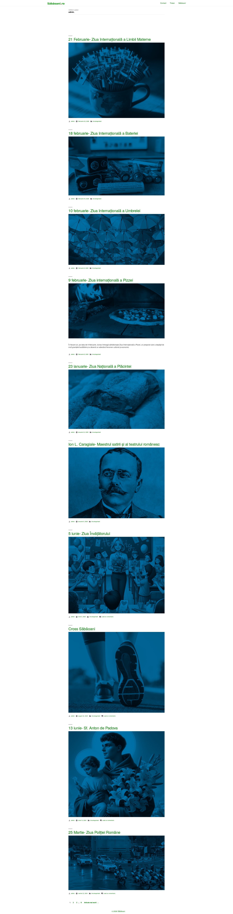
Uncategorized (97, 121)
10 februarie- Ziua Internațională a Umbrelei (104, 210)
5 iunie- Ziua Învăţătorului (89, 533)
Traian (172, 3)
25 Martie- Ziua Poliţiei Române (94, 832)
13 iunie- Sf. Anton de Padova (93, 727)
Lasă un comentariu (107, 616)
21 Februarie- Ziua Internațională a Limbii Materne (109, 39)
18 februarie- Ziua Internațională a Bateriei (103, 133)
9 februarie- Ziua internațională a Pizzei (100, 280)
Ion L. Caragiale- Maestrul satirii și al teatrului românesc (114, 444)
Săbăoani (182, 3)
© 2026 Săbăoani (118, 911)
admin (73, 121)
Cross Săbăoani (81, 628)
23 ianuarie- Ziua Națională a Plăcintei (99, 366)
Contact (163, 3)
